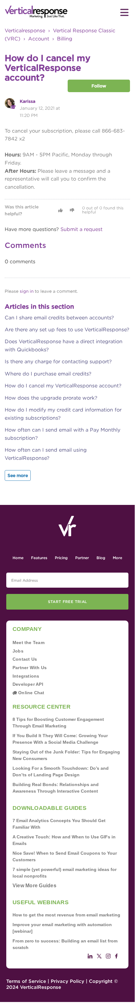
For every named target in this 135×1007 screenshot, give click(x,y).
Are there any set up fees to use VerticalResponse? (67, 330)
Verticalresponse (25, 31)
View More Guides (34, 885)
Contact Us (25, 659)
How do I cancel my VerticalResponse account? (63, 386)
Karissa (27, 101)
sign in (27, 291)
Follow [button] (98, 85)
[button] (60, 210)
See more (18, 475)
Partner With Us (30, 667)
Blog (100, 557)
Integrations (26, 676)
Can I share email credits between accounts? (59, 318)
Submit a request (81, 229)
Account (38, 39)
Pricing (61, 557)
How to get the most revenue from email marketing (66, 914)
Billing (64, 39)
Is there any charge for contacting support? (58, 362)
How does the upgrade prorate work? (51, 398)
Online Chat (30, 692)
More (117, 557)
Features (39, 557)
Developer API (28, 684)
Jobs (18, 650)
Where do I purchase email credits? (48, 374)
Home (18, 557)
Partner (82, 557)
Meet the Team (28, 642)
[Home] (36, 12)
